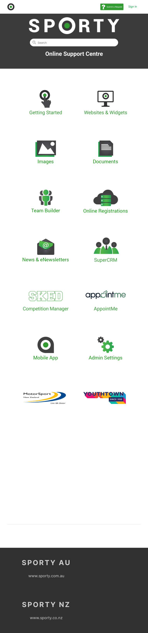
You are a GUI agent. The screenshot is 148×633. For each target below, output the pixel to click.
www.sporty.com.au (46, 576)
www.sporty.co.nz (46, 617)
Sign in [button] (132, 6)
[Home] (10, 6)
